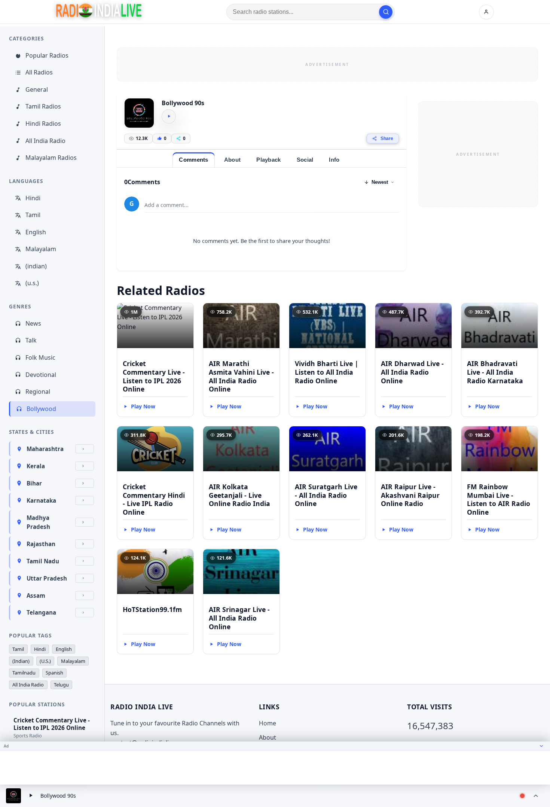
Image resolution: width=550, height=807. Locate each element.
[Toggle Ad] (541, 746)
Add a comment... (166, 204)
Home (267, 723)
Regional (37, 391)
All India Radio (45, 141)
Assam (36, 595)
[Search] (385, 12)
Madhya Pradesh (38, 522)
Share (387, 138)
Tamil (32, 215)
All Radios (39, 72)
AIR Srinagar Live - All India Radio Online (239, 618)
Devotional (40, 375)
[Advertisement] (327, 64)
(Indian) (21, 661)
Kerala (36, 466)
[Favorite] (184, 312)
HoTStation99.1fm (152, 609)
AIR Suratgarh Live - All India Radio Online (326, 495)
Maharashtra (45, 449)
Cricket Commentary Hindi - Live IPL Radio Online (154, 499)
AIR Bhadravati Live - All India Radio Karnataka (495, 372)
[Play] (169, 116)
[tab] (193, 159)
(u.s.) (32, 283)
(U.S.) (45, 661)
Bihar (34, 483)
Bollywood (41, 409)
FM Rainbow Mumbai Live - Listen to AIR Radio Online (498, 499)
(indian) (36, 266)
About (267, 737)
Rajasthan (41, 544)
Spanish (54, 672)
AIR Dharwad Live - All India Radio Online (412, 372)
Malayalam (40, 249)
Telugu (61, 684)
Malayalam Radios (51, 157)
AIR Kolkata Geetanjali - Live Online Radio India (239, 495)
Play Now (143, 406)
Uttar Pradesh (47, 578)
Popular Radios (46, 55)
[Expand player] (536, 796)
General (36, 89)
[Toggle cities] (84, 448)
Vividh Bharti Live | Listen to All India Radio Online (326, 372)
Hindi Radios (43, 123)
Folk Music (40, 357)
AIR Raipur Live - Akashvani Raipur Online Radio (410, 495)
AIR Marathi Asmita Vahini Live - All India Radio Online (241, 376)
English (35, 232)
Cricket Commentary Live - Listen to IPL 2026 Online (154, 376)
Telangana (41, 612)
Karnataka (41, 500)
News (33, 323)
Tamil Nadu (43, 561)
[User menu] (486, 11)
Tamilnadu (24, 672)
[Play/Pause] (30, 796)
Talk (31, 340)
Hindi (32, 198)
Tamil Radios (43, 106)
